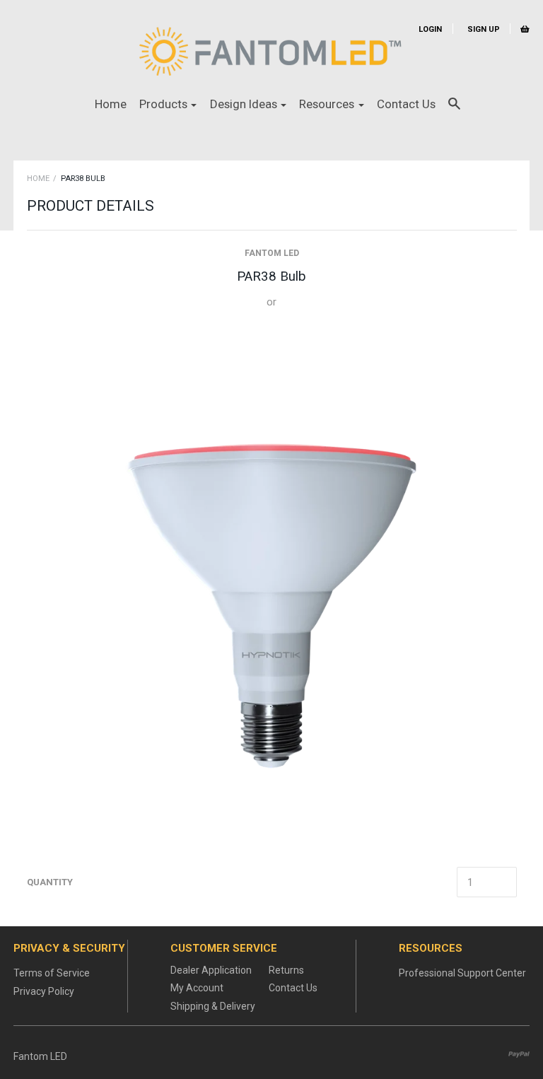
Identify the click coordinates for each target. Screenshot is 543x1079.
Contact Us (406, 104)
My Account (196, 987)
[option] (271, 589)
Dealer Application (211, 970)
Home (111, 104)
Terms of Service (51, 973)
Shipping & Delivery (212, 1006)
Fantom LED (272, 253)
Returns (286, 970)
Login (430, 29)
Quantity (50, 882)
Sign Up (482, 29)
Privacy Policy (43, 991)
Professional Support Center (462, 973)
